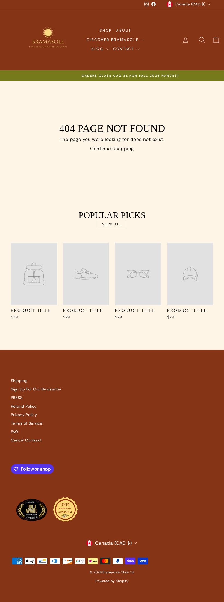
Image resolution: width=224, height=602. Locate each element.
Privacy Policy (24, 414)
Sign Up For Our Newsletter (36, 389)
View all (112, 224)
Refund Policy (24, 406)
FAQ (14, 431)
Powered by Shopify (112, 581)
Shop (106, 30)
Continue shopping (112, 149)
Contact (124, 48)
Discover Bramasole (113, 39)
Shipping (19, 380)
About (123, 30)
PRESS (16, 397)
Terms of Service (26, 423)
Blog (98, 48)
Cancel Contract (26, 440)
